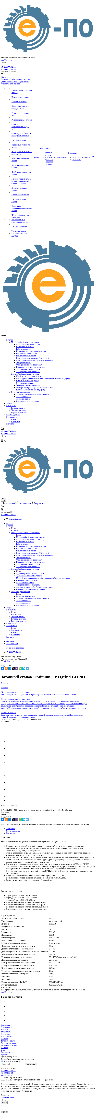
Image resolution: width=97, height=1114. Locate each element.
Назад (13, 528)
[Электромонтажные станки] (22, 156)
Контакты (10, 424)
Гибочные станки (23, 349)
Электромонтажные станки (28, 369)
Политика (15, 421)
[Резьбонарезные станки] (22, 117)
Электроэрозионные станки (28, 372)
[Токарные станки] (22, 138)
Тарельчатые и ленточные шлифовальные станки (22, 715)
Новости (15, 419)
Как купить (11, 406)
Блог (3, 1050)
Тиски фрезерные (23, 399)
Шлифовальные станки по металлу (31, 367)
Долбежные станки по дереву (29, 376)
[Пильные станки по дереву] (22, 186)
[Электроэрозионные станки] (22, 163)
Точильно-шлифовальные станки (21, 717)
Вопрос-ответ (7, 1052)
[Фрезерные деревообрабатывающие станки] (22, 204)
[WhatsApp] (20, 668)
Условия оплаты (18, 408)
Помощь (4, 1038)
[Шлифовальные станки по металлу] (22, 149)
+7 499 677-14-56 (8, 67)
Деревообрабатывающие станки (25, 374)
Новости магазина (12, 1061)
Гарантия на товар (19, 412)
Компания (5, 1025)
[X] (13, 668)
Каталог (9, 340)
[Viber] (16, 668)
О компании (11, 417)
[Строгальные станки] (22, 192)
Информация (6, 1036)
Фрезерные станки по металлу (29, 365)
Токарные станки (23, 362)
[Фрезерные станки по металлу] (22, 142)
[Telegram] (27, 668)
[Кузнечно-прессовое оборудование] (22, 104)
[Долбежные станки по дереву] (22, 170)
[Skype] (23, 668)
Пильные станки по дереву (27, 381)
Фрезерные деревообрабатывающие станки (35, 387)
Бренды (4, 1054)
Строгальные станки (25, 383)
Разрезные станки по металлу (29, 353)
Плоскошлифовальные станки (56, 715)
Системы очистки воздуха (27, 401)
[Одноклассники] (6, 668)
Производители (13, 415)
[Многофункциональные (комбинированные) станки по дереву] (22, 176)
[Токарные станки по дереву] (22, 197)
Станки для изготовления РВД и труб (32, 358)
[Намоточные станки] (22, 95)
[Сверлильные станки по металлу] (22, 88)
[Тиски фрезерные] (22, 229)
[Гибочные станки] (22, 99)
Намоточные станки (25, 347)
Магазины (5, 1032)
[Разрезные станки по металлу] (22, 111)
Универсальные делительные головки (32, 394)
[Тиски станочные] (22, 224)
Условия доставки (19, 410)
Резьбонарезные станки (26, 356)
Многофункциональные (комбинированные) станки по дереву (43, 378)
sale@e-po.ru (6, 60)
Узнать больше (7, 1097)
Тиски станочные (23, 396)
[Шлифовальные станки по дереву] (22, 213)
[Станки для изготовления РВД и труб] (22, 122)
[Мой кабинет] (2, 74)
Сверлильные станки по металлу (30, 344)
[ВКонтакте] (2, 668)
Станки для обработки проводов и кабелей (34, 360)
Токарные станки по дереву (28, 385)
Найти (4, 1103)
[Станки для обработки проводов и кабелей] (22, 131)
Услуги (9, 403)
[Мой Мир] (9, 668)
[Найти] (2, 65)
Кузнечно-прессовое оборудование (31, 351)
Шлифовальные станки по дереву (30, 390)
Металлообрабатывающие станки (26, 342)
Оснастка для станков (21, 392)
